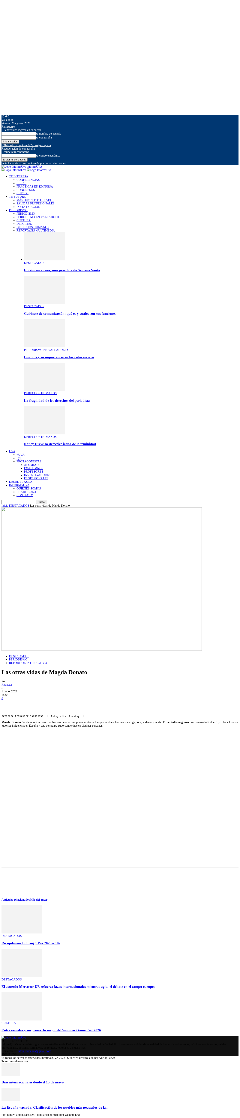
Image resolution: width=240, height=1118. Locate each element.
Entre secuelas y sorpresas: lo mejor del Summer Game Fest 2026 (51, 1030)
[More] (62, 704)
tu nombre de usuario (48, 133)
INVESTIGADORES (37, 475)
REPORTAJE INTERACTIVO (28, 662)
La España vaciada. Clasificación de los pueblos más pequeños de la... (55, 1107)
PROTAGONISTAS (28, 461)
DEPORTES (24, 223)
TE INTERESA (18, 176)
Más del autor (38, 899)
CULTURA (23, 220)
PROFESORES (33, 471)
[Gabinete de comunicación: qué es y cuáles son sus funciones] (44, 302)
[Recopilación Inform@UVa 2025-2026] (22, 932)
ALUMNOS (31, 464)
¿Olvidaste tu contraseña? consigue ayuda (26, 145)
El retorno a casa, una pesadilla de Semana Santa (62, 270)
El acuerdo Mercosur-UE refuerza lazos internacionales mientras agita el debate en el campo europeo (78, 987)
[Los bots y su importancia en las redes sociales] (44, 346)
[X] (21, 704)
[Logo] (14, 170)
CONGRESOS (25, 189)
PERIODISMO (18, 210)
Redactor (7, 684)
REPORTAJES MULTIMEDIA (35, 230)
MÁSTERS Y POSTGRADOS (35, 200)
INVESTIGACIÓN (28, 206)
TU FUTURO (17, 196)
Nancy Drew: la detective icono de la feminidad (60, 444)
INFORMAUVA (19, 485)
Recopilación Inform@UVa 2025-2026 (31, 943)
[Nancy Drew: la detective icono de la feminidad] (44, 433)
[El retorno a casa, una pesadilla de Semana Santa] (44, 259)
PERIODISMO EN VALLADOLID (38, 217)
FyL (19, 458)
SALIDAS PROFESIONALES (35, 203)
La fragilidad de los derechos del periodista (57, 400)
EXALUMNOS (33, 468)
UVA (12, 451)
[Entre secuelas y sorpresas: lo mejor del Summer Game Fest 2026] (22, 1019)
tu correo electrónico (48, 155)
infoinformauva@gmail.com (34, 1051)
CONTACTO (24, 495)
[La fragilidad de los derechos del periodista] (44, 389)
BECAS (21, 183)
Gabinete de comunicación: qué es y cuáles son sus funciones (70, 313)
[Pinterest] (34, 704)
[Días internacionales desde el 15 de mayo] (11, 1075)
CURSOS (22, 193)
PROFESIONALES (36, 478)
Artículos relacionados (16, 899)
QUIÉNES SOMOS (28, 488)
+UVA (20, 454)
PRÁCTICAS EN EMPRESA (34, 186)
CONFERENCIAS (28, 179)
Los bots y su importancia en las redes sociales (59, 357)
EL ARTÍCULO (26, 491)
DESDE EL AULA (20, 481)
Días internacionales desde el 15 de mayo (33, 1082)
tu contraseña (44, 137)
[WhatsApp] (48, 704)
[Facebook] (8, 704)
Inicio (5, 505)
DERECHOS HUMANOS (32, 227)
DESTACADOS (34, 262)
